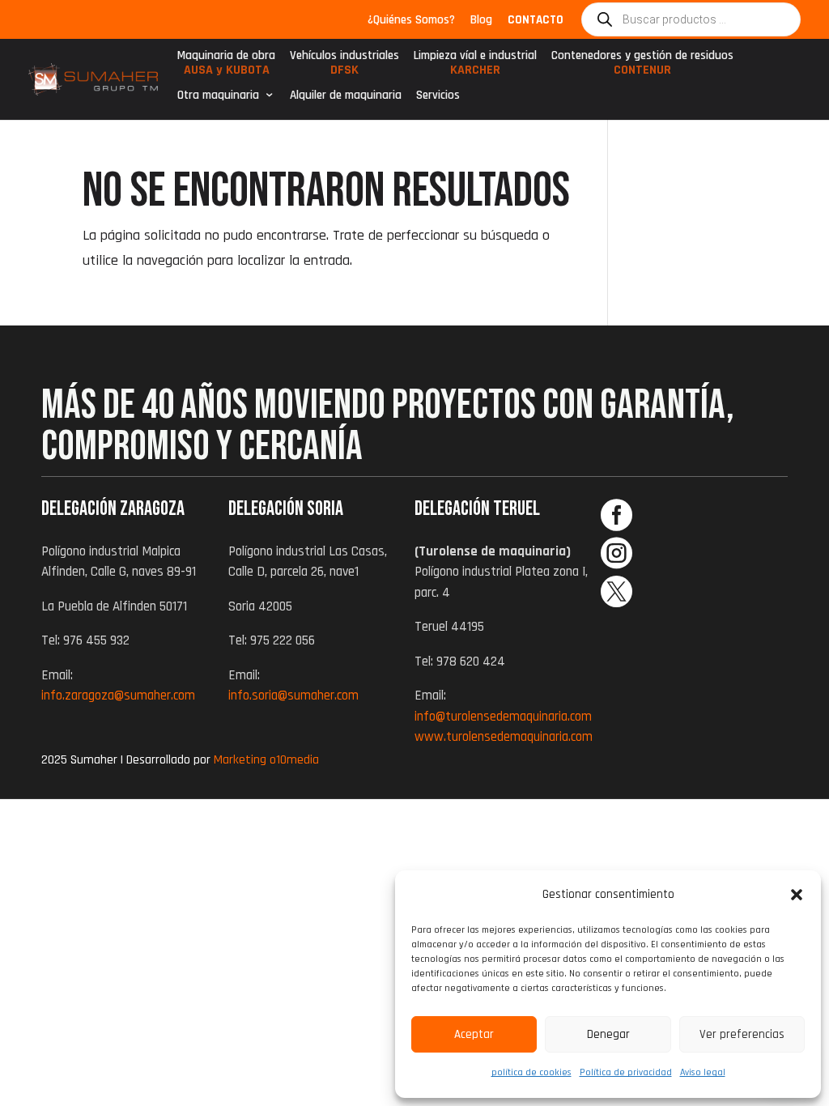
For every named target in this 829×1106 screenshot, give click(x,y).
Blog (481, 21)
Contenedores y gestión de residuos (642, 67)
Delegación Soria (285, 508)
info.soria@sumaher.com (293, 695)
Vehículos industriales (344, 67)
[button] (797, 895)
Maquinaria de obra (226, 67)
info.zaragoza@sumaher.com (118, 695)
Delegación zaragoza (113, 508)
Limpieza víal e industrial (475, 67)
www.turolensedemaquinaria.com (503, 737)
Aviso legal (702, 1072)
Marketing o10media (266, 759)
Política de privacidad (626, 1072)
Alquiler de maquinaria (346, 95)
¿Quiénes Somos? (411, 21)
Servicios (438, 95)
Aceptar (474, 1034)
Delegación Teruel (477, 508)
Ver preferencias (741, 1034)
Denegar (608, 1034)
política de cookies (531, 1072)
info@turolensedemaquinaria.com (503, 716)
